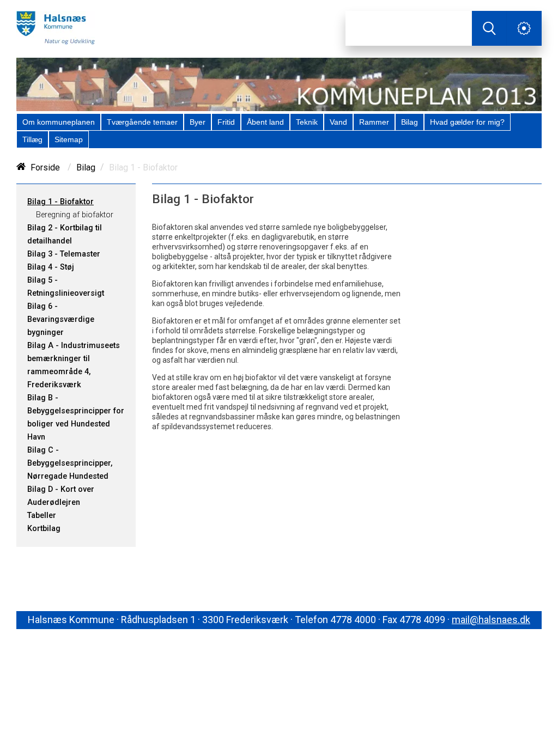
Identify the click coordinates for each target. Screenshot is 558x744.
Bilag (85, 167)
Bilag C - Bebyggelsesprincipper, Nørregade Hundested (69, 463)
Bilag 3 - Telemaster (63, 254)
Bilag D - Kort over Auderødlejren (60, 496)
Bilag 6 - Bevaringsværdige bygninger (60, 319)
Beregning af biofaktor (74, 214)
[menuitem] (58, 122)
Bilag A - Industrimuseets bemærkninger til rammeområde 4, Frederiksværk (73, 365)
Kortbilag (43, 528)
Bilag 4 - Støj (50, 267)
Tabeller (41, 515)
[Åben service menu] (524, 28)
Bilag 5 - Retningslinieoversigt (65, 287)
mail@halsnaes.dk (491, 619)
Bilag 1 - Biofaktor (60, 201)
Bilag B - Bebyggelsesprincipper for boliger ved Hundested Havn (75, 417)
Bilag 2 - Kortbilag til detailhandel (64, 234)
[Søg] (489, 28)
